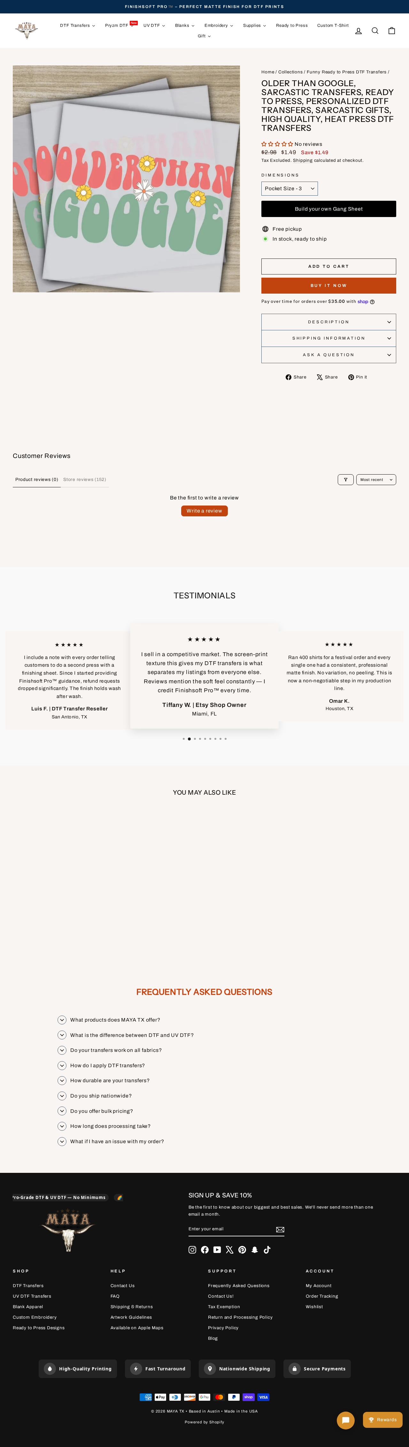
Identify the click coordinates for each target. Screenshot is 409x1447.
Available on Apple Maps (137, 1327)
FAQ (115, 1296)
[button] (278, 144)
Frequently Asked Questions (239, 1285)
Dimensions (280, 175)
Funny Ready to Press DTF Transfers (347, 72)
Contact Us (123, 1285)
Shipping (303, 160)
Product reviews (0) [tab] (36, 479)
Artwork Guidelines (131, 1317)
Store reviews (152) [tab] (84, 479)
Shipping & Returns (132, 1306)
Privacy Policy (223, 1327)
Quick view (58, 894)
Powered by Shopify (204, 1422)
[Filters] (346, 479)
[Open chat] (346, 1420)
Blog (213, 1338)
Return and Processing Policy (240, 1317)
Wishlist (314, 1306)
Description (328, 322)
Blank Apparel (28, 1306)
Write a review (204, 511)
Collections (290, 72)
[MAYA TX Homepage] (67, 1231)
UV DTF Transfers (32, 1296)
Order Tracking (322, 1296)
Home (267, 72)
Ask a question (329, 355)
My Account (319, 1285)
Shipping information (329, 338)
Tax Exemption (224, 1306)
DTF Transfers (28, 1285)
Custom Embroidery (35, 1317)
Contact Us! (221, 1296)
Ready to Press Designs (39, 1327)
